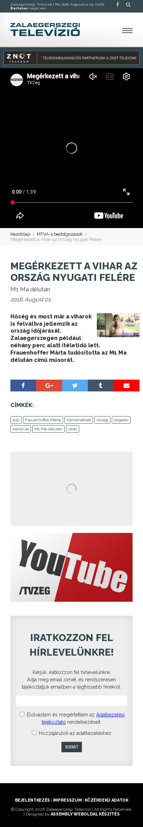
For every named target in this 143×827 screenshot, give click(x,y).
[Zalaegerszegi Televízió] (45, 30)
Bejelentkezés (32, 800)
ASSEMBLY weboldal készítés (85, 814)
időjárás (121, 419)
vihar (72, 429)
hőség (102, 419)
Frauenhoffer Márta (43, 419)
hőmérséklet (79, 419)
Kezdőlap (20, 234)
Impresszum (67, 800)
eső (15, 419)
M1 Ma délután (48, 429)
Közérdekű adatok (106, 800)
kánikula (20, 429)
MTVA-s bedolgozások (60, 234)
